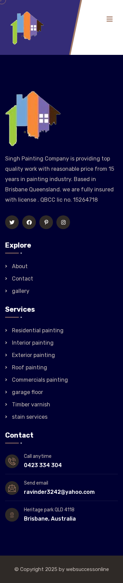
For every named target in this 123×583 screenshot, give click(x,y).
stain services (29, 417)
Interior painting (33, 343)
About (20, 266)
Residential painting (38, 330)
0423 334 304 (43, 465)
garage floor (27, 392)
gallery (20, 291)
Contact (22, 278)
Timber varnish (31, 404)
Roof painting (29, 367)
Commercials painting (40, 380)
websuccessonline (87, 569)
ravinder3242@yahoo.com (59, 492)
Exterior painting (33, 355)
